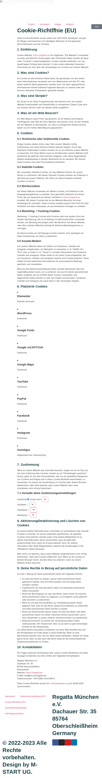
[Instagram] (61, 742)
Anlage (57, 24)
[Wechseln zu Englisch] (47, 29)
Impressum (10, 696)
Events (31, 24)
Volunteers (45, 24)
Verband (70, 24)
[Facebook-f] (55, 742)
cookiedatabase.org (59, 683)
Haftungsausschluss (14, 713)
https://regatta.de (41, 55)
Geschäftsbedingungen (16, 707)
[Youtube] (68, 742)
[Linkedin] (74, 742)
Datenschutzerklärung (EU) (33, 696)
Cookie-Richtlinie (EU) (15, 702)
